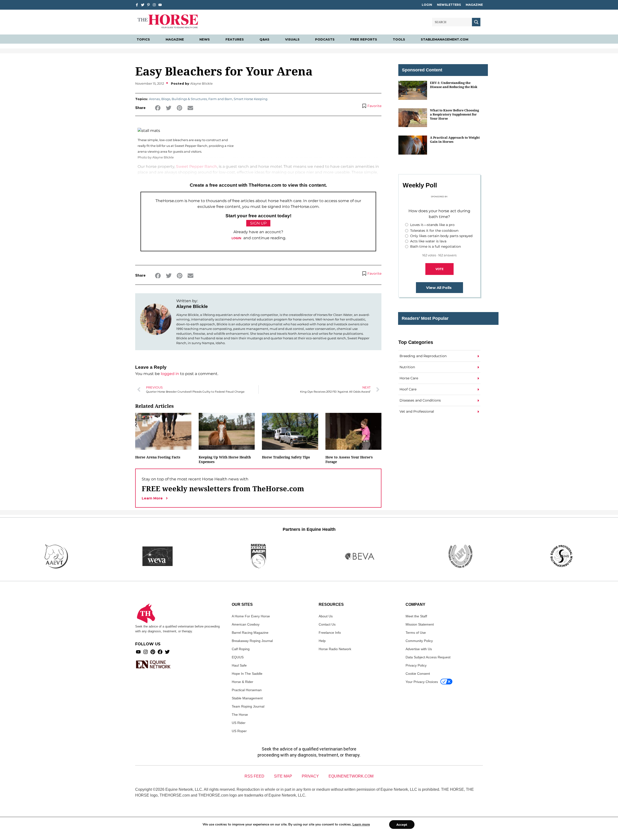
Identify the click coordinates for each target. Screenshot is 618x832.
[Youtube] (138, 651)
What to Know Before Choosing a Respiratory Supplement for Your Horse (454, 114)
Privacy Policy (416, 665)
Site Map (283, 776)
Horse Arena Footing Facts (157, 457)
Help (322, 641)
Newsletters (449, 5)
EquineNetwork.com (351, 776)
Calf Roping (241, 649)
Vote (439, 269)
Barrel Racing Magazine (250, 632)
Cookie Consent (418, 673)
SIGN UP (258, 223)
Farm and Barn (220, 99)
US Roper (239, 731)
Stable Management (247, 698)
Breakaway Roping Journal (252, 641)
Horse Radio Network (335, 649)
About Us (326, 616)
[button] (157, 107)
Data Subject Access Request (428, 657)
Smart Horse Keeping (250, 99)
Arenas (154, 99)
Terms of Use (416, 632)
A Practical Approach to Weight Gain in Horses (455, 139)
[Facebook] (160, 651)
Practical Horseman (247, 690)
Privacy (310, 776)
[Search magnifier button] (476, 22)
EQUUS (238, 657)
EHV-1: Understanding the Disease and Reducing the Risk (453, 85)
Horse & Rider (242, 682)
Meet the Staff (416, 616)
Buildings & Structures (189, 99)
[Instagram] (154, 5)
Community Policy (419, 641)
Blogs (165, 99)
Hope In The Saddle (247, 673)
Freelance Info (330, 632)
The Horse (240, 714)
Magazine (474, 5)
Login (427, 5)
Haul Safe (239, 665)
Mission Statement (420, 624)
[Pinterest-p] (148, 5)
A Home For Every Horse (251, 616)
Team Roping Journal (248, 706)
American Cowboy (246, 624)
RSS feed (254, 776)
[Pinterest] (152, 651)
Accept (401, 824)
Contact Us (327, 624)
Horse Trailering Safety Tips (286, 457)
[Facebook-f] (137, 5)
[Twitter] (142, 5)
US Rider (239, 723)
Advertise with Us (419, 649)
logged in (170, 373)
